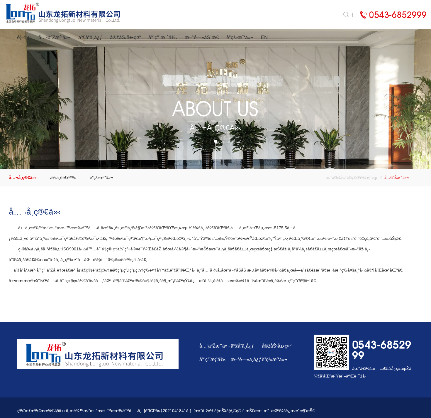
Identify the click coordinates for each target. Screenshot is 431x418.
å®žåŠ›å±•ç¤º (125, 37)
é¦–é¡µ (24, 37)
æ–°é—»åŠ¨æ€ (202, 37)
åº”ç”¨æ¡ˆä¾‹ (162, 37)
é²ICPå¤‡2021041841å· (167, 410)
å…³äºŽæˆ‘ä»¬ (54, 37)
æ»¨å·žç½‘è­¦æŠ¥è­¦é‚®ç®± (219, 410)
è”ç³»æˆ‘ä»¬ (239, 37)
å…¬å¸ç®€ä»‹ (22, 177)
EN (264, 37)
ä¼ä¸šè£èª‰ (63, 177)
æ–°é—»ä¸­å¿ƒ (246, 359)
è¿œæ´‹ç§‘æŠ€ (300, 410)
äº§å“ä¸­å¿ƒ (90, 37)
